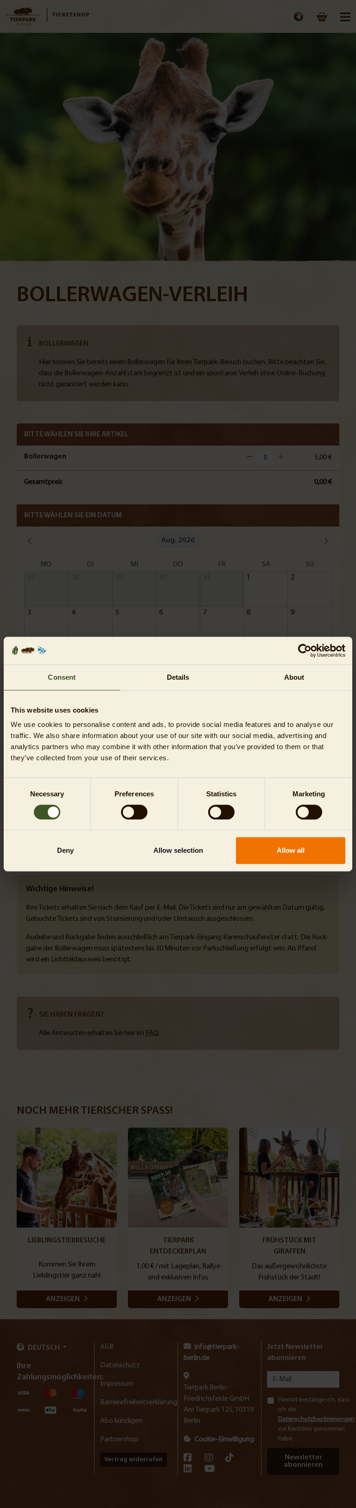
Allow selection (178, 850)
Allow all (291, 850)
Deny (65, 850)
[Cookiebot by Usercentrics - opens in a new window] (304, 651)
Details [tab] (178, 677)
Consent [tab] (62, 677)
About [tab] (294, 677)
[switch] (134, 812)
